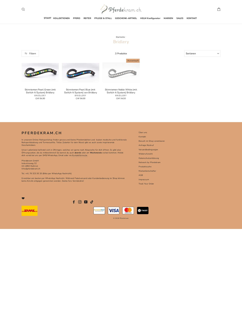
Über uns (143, 132)
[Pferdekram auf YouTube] (86, 202)
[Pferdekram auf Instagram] (80, 202)
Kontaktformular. (79, 155)
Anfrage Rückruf (146, 145)
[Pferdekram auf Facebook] (73, 202)
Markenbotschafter (147, 171)
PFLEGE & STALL (103, 18)
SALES (179, 18)
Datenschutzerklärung (149, 158)
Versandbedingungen (148, 149)
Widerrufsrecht (146, 153)
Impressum (144, 179)
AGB (141, 175)
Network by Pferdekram (149, 162)
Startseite (120, 37)
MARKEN (168, 18)
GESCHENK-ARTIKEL (126, 18)
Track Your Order (146, 183)
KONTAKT (192, 18)
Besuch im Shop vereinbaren (152, 141)
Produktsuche (145, 166)
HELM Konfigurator (150, 18)
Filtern (32, 53)
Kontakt (142, 136)
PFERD (76, 18)
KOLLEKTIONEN (61, 18)
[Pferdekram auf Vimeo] (92, 202)
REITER (87, 18)
